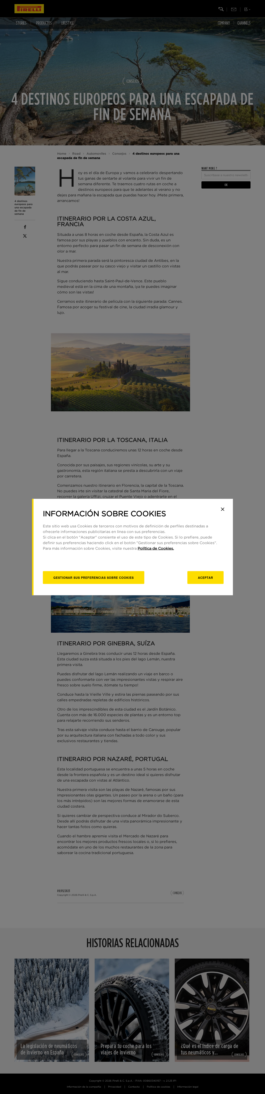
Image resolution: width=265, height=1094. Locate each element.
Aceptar (205, 577)
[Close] (222, 509)
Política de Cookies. (156, 548)
